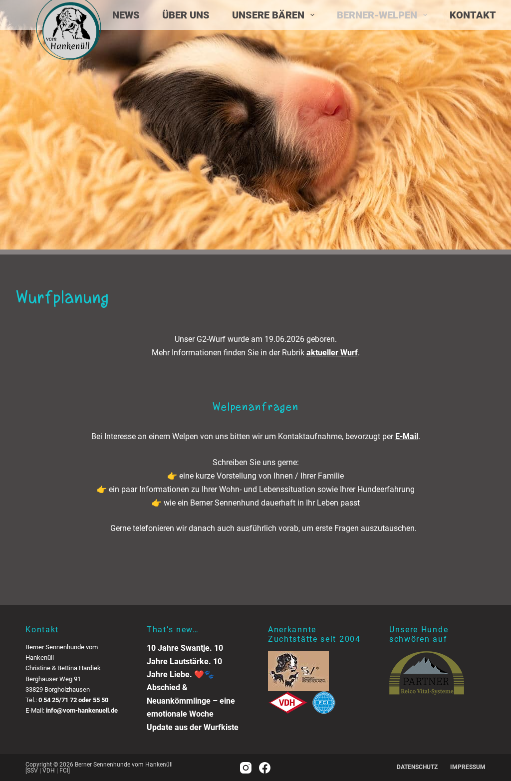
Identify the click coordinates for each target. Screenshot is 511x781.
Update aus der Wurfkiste (193, 727)
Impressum (468, 767)
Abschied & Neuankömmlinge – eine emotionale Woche (191, 701)
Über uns (186, 15)
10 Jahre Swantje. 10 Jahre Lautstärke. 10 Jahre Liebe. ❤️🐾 (185, 661)
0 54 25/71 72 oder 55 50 (73, 700)
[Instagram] (246, 768)
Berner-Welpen (377, 15)
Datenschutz (417, 767)
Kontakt (473, 15)
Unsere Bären (268, 15)
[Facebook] (264, 768)
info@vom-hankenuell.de (82, 710)
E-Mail (406, 436)
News (126, 15)
